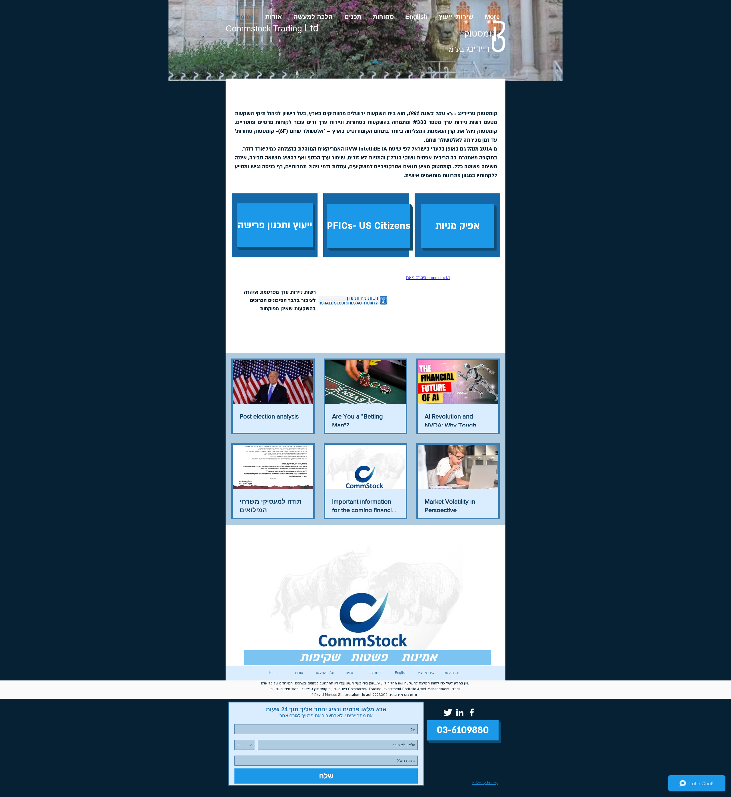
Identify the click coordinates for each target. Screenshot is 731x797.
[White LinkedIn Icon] (460, 712)
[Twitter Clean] (448, 712)
